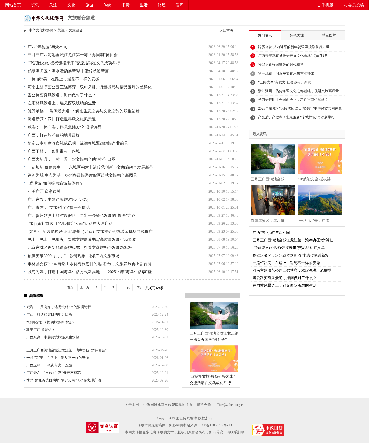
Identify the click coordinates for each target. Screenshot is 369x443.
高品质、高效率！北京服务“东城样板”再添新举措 (296, 117)
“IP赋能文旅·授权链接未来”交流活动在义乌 (289, 248)
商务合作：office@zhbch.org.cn (220, 405)
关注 (53, 5)
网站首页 (13, 5)
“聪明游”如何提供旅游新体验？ (55, 183)
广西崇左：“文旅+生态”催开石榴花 (59, 207)
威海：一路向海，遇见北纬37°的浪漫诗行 (64, 127)
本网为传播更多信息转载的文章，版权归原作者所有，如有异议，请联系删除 (184, 432)
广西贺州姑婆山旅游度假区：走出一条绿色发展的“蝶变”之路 (82, 215)
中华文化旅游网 (41, 30)
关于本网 (132, 405)
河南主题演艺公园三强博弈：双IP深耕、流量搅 (292, 270)
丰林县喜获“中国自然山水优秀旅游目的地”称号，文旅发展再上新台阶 (90, 264)
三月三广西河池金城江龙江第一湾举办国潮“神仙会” (73, 55)
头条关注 (297, 35)
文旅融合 (76, 30)
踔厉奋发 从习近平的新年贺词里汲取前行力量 (293, 47)
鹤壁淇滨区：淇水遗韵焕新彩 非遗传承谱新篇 (68, 71)
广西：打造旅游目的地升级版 (54, 135)
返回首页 (226, 30)
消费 (125, 5)
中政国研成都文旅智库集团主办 (168, 405)
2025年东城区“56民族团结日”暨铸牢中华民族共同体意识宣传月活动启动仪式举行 (300, 110)
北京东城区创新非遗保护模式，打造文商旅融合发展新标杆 (80, 247)
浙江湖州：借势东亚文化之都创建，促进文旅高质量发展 (298, 92)
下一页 (125, 287)
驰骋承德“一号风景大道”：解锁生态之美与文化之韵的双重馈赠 (84, 111)
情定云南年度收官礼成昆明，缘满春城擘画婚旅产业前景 (78, 143)
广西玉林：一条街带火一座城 (54, 151)
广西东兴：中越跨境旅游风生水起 (58, 199)
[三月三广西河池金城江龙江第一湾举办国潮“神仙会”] (214, 315)
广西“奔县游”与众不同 (47, 47)
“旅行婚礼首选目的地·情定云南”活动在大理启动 (70, 223)
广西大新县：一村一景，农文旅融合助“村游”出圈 (71, 159)
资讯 (35, 5)
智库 (180, 5)
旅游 (89, 5)
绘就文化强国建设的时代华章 (281, 65)
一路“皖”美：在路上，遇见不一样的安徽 (63, 79)
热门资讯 (265, 35)
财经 (162, 5)
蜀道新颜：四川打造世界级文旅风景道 (62, 119)
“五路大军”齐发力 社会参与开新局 (284, 82)
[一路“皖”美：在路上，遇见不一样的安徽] (319, 199)
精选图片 (329, 35)
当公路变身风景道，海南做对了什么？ (62, 95)
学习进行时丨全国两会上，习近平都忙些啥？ (293, 100)
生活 (144, 5)
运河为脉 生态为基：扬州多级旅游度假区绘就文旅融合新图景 (82, 175)
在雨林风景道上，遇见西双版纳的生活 (62, 103)
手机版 (326, 5)
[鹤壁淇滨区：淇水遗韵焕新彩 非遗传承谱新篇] (272, 199)
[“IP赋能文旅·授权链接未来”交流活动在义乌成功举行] (214, 358)
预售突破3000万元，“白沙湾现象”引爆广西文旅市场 (73, 256)
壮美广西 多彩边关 (44, 191)
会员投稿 (355, 5)
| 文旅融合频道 (79, 17)
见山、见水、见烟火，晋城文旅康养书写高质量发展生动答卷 (82, 239)
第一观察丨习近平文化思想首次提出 (286, 73)
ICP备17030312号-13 (216, 425)
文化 (71, 5)
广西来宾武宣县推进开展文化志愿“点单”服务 (293, 56)
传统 (107, 5)
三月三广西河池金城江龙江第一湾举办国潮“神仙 (293, 240)
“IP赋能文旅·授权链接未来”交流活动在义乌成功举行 (74, 63)
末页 (140, 287)
